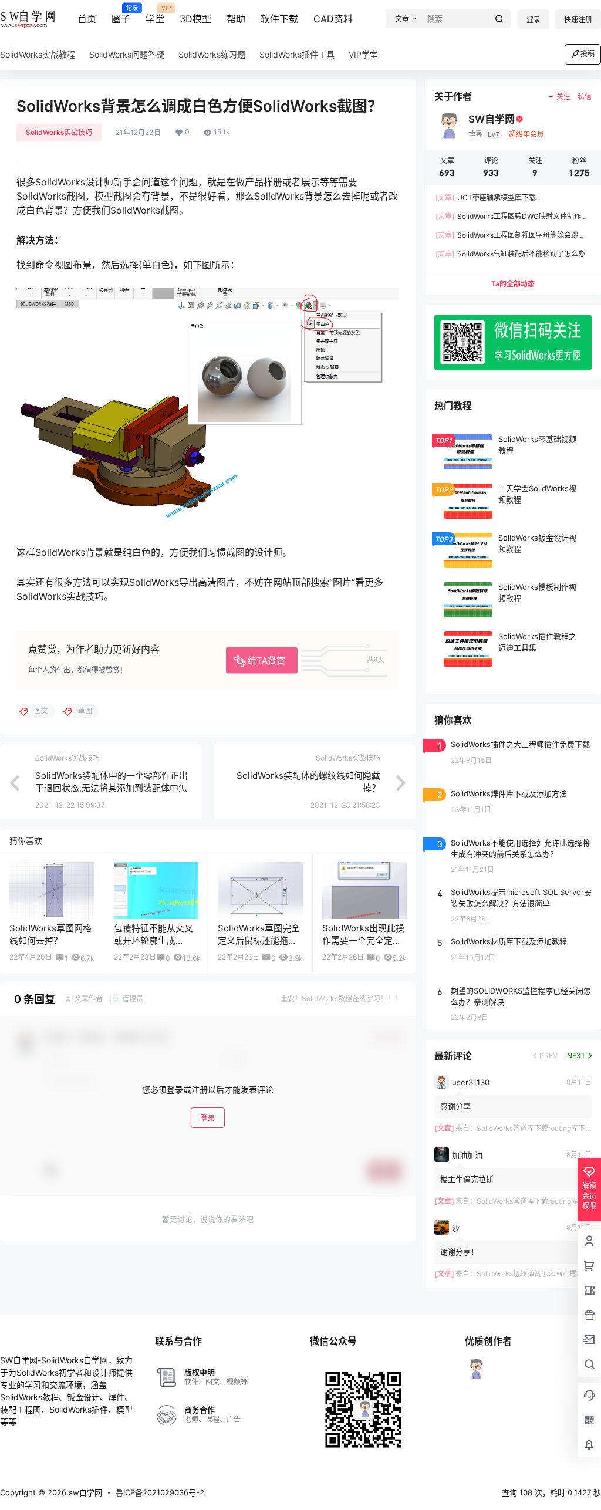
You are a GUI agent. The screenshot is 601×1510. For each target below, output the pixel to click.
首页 (86, 19)
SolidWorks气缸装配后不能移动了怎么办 (510, 253)
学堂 (155, 14)
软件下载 (279, 19)
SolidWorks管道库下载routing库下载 (534, 1128)
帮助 (236, 19)
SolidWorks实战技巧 (59, 132)
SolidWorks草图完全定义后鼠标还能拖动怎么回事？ (259, 940)
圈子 (121, 14)
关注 (563, 96)
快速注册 (578, 19)
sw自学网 (84, 1492)
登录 (533, 19)
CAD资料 (333, 19)
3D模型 (195, 19)
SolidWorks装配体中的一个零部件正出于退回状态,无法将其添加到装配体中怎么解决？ (111, 788)
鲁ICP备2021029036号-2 (160, 1492)
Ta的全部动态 (513, 283)
